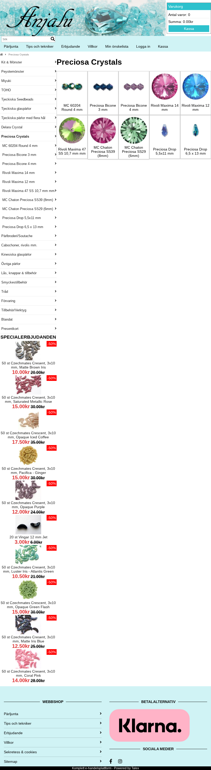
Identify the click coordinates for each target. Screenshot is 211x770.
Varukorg (175, 6)
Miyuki (6, 81)
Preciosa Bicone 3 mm (18, 155)
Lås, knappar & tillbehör (19, 273)
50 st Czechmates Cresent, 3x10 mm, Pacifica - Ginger (28, 470)
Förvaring (8, 301)
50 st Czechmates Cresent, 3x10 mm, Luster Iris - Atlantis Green (28, 569)
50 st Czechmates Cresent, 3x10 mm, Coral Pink (28, 673)
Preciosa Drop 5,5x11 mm (21, 218)
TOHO (6, 90)
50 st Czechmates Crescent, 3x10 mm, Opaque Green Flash (28, 605)
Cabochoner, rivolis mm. (19, 245)
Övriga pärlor (10, 264)
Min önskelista (116, 46)
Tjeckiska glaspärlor (16, 109)
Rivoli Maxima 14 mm (18, 173)
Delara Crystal (11, 127)
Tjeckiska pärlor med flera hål (23, 118)
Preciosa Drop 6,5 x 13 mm (22, 227)
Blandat (7, 319)
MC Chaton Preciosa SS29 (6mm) (27, 209)
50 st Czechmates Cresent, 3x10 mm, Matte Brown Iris (28, 365)
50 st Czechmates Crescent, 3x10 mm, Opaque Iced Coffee (28, 435)
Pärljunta (11, 46)
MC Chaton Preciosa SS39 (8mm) (27, 200)
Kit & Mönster (11, 62)
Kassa (189, 29)
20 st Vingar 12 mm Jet (28, 537)
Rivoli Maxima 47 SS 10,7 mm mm (28, 191)
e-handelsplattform (98, 768)
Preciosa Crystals (18, 54)
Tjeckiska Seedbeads (17, 99)
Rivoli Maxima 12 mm (18, 182)
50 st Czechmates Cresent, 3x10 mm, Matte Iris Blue (28, 639)
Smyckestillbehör (14, 282)
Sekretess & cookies (20, 752)
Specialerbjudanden (28, 337)
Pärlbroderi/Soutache (16, 236)
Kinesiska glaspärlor (16, 254)
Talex (135, 768)
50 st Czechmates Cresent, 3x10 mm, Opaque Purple (28, 505)
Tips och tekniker (40, 46)
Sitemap (10, 761)
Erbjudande (70, 46)
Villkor (93, 46)
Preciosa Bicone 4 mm (18, 164)
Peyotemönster (12, 71)
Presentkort (10, 329)
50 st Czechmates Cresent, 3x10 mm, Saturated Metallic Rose (28, 399)
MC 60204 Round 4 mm (19, 146)
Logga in (143, 46)
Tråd (4, 292)
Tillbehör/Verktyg (13, 310)
